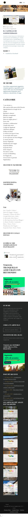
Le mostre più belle (8, 139)
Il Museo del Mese (8, 131)
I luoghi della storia (8, 125)
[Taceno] (10, 480)
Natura (9, 224)
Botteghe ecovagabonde (9, 115)
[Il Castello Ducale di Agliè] (10, 435)
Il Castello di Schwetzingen (10, 32)
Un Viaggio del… (7, 155)
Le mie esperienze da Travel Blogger (12, 137)
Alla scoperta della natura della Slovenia (14, 107)
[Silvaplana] (10, 494)
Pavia (13, 224)
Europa (16, 212)
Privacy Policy (7, 510)
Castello (8, 210)
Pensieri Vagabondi (8, 141)
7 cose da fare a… (8, 105)
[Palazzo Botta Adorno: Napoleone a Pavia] (10, 465)
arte (4, 210)
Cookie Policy (15, 510)
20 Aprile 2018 (9, 27)
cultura (14, 210)
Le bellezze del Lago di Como (11, 133)
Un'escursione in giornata (10, 157)
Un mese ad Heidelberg (12, 17)
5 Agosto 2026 (9, 390)
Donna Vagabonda (10, 28)
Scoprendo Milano (8, 145)
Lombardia (17, 222)
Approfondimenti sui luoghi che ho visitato (12, 110)
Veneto (19, 228)
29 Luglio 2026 (9, 394)
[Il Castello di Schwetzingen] (14, 19)
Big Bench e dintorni (8, 113)
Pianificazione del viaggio (10, 143)
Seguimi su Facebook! (12, 165)
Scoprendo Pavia (7, 147)
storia (14, 228)
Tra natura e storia (8, 151)
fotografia (6, 214)
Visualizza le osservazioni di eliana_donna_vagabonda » (16, 256)
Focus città (6, 121)
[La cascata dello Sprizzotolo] (10, 420)
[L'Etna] (10, 450)
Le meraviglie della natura (10, 135)
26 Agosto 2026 (9, 377)
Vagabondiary (6, 159)
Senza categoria (7, 149)
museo (5, 224)
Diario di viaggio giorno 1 (10, 119)
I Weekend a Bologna (8, 129)
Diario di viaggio (7, 117)
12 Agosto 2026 (9, 385)
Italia (16, 216)
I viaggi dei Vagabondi (9, 127)
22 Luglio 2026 (9, 398)
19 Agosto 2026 (9, 381)
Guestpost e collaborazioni (10, 123)
